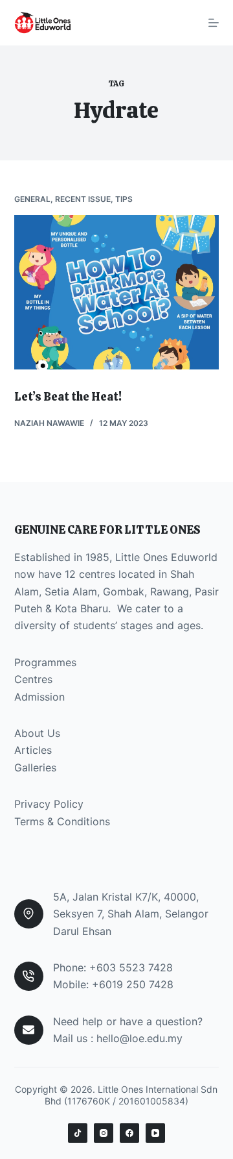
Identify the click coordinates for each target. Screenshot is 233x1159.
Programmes (45, 662)
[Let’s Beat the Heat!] (116, 292)
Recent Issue (83, 199)
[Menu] (213, 23)
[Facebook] (129, 1133)
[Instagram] (103, 1133)
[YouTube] (155, 1133)
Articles (33, 749)
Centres (33, 679)
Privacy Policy (48, 803)
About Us (37, 733)
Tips (124, 199)
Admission (39, 696)
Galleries (35, 767)
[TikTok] (77, 1133)
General (32, 199)
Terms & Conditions (62, 821)
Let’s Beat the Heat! (68, 396)
